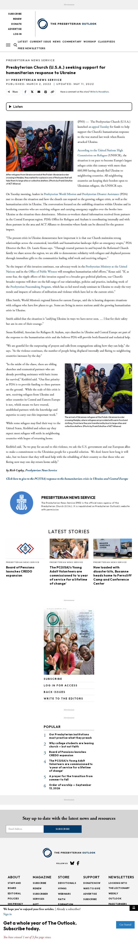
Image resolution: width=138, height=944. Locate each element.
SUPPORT (91, 877)
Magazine (42, 877)
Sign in (7, 914)
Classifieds (106, 41)
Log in (17, 34)
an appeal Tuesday (99, 127)
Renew (17, 19)
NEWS (57, 41)
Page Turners (118, 904)
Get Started (125, 924)
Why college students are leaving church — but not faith (71, 745)
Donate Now (91, 883)
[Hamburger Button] (8, 45)
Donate (16, 24)
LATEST (23, 41)
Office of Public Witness (43, 272)
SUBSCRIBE (53, 678)
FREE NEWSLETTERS (31, 48)
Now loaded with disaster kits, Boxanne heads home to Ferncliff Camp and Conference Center (112, 575)
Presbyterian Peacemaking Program (30, 287)
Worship (89, 41)
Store (64, 877)
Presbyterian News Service (30, 60)
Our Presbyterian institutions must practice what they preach (70, 736)
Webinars (64, 893)
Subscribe (15, 13)
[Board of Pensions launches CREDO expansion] (25, 549)
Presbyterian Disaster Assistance (100, 194)
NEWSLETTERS (121, 877)
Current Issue (40, 41)
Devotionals (67, 883)
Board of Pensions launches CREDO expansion (20, 571)
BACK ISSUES (54, 692)
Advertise (15, 29)
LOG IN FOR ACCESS (61, 685)
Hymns (62, 888)
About (14, 877)
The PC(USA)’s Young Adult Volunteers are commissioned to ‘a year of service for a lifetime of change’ (69, 575)
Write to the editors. (99, 91)
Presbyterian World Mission (60, 194)
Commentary (72, 41)
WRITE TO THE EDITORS (63, 698)
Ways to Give (91, 888)
